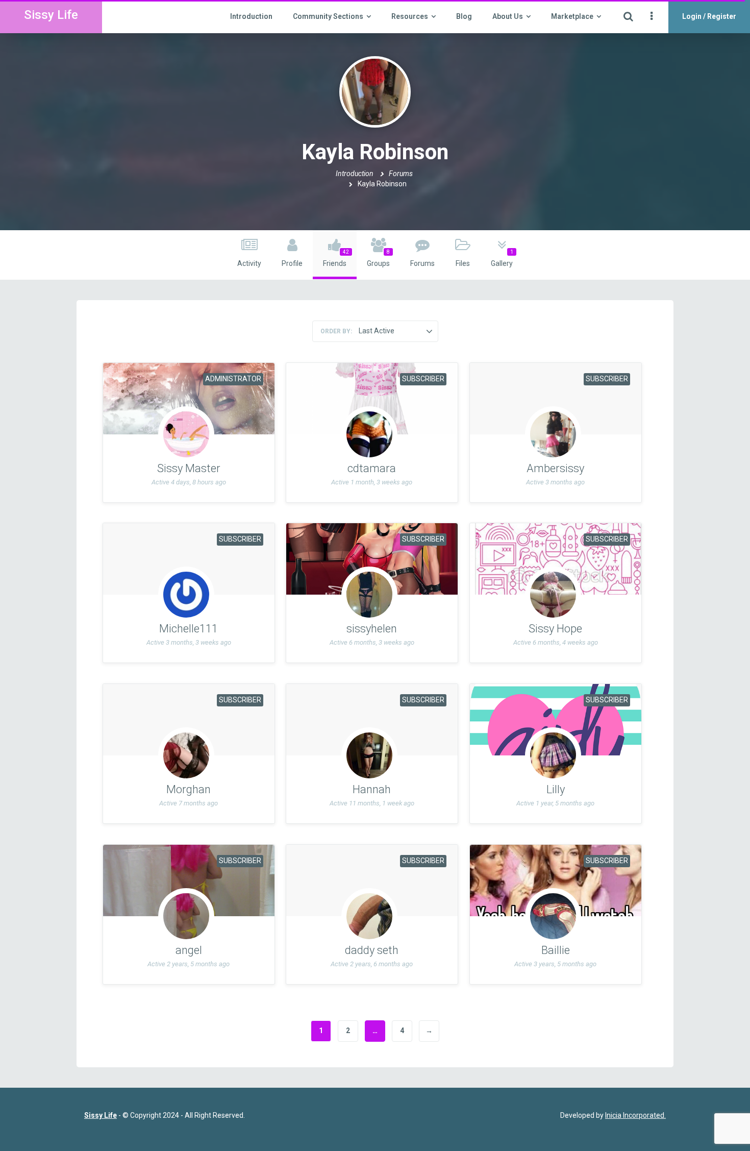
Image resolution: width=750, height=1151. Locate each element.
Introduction (251, 16)
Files (463, 263)
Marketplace (572, 16)
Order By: (336, 331)
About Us (507, 16)
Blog (464, 16)
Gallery (502, 258)
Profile (292, 263)
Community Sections (328, 16)
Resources (409, 16)
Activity (249, 263)
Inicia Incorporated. (635, 1115)
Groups (378, 258)
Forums (401, 173)
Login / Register (709, 16)
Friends (336, 258)
